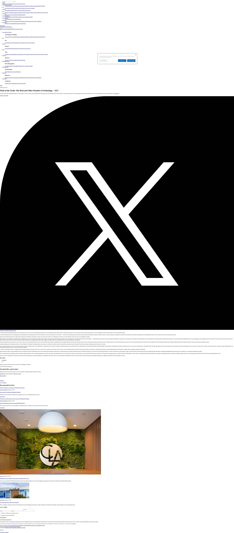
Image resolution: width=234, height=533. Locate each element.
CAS (10, 14)
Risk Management (21, 14)
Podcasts (27, 21)
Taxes (6, 8)
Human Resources (15, 10)
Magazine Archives (12, 526)
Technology (7, 12)
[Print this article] (12, 330)
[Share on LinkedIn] (4, 95)
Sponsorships (23, 23)
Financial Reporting (16, 6)
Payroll (3, 9)
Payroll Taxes (28, 10)
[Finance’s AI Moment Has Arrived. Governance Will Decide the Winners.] (14, 398)
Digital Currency (33, 12)
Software (46, 12)
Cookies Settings (103, 60)
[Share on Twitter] (117, 329)
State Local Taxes (25, 8)
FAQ (44, 525)
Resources (4, 20)
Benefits (9, 10)
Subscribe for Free (13, 3)
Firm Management (6, 15)
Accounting (7, 6)
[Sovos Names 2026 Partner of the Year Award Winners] (14, 498)
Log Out (23, 3)
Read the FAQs (3, 375)
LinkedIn (7, 532)
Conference (4, 22)
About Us (4, 3)
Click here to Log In (17, 373)
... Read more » (116, 93)
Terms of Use (34, 525)
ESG (11, 6)
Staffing (31, 17)
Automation (20, 12)
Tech (3, 11)
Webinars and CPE (8, 21)
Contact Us (16, 525)
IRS (13, 8)
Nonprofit (22, 6)
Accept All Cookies (131, 60)
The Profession (5, 18)
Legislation (16, 8)
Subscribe (2, 380)
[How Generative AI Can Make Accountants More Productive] (12, 387)
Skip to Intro (2, 25)
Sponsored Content (32, 21)
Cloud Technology (26, 12)
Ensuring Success (8, 23)
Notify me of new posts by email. (7, 515)
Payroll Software (22, 10)
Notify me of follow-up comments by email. (9, 513)
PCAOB (41, 6)
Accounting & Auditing (7, 4)
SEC (44, 6)
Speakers (18, 23)
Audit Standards (36, 6)
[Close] (135, 54)
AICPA (13, 17)
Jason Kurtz (2, 407)
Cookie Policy (40, 525)
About (12, 525)
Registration (14, 23)
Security (42, 12)
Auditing (31, 6)
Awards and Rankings (16, 19)
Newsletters (6, 526)
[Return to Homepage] (5, 519)
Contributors (38, 21)
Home (3, 2)
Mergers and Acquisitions (24, 17)
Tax (3, 7)
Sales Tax (20, 8)
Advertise (25, 525)
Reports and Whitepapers (20, 21)
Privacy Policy (74, 523)
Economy (2, 476)
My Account (19, 3)
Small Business (27, 6)
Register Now (3, 373)
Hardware (39, 12)
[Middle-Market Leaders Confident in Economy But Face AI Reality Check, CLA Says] (50, 474)
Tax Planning (32, 8)
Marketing (17, 17)
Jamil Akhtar (2, 396)
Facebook (2, 532)
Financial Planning (14, 14)
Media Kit (29, 525)
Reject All (122, 60)
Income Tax (9, 8)
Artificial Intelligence (14, 12)
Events (13, 21)
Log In (7, 3)
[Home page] (5, 26)
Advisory (4, 13)
